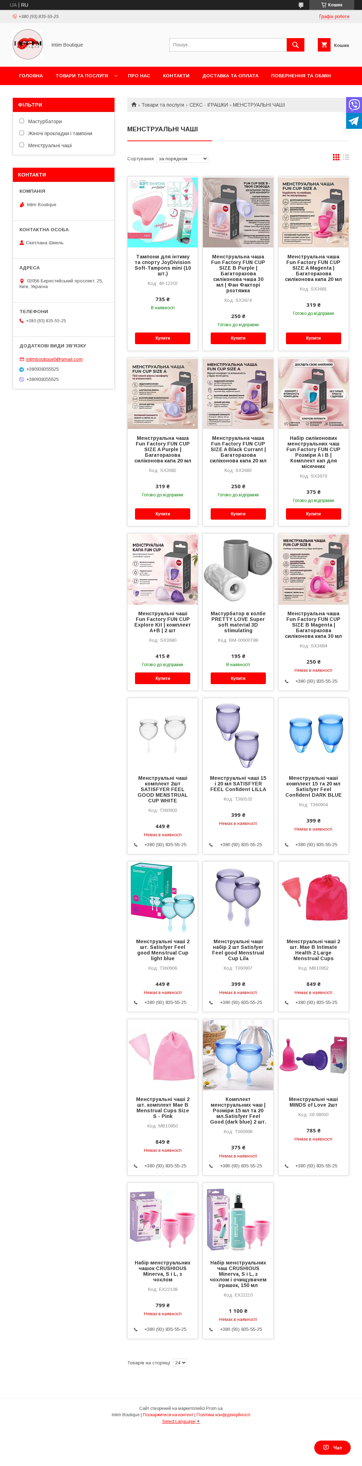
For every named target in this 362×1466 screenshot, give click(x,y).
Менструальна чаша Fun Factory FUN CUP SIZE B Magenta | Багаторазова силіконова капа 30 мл (313, 625)
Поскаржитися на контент (168, 1414)
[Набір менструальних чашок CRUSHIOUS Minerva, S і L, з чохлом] (163, 1218)
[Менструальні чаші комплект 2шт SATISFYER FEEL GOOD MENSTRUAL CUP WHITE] (163, 733)
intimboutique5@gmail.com (54, 359)
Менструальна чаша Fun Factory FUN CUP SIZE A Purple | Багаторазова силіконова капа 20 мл (162, 449)
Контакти (176, 75)
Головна (31, 75)
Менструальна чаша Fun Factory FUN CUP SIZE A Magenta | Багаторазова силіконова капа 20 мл (313, 268)
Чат (337, 1447)
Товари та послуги (82, 75)
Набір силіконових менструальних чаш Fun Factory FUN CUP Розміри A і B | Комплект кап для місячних (313, 452)
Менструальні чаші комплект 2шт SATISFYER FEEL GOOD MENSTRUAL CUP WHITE (163, 789)
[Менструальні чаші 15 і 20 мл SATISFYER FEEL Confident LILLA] (238, 733)
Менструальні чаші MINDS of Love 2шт (313, 1102)
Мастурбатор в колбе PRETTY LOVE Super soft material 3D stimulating (238, 622)
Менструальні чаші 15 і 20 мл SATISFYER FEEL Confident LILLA (238, 783)
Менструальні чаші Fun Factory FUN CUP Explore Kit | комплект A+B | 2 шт (162, 622)
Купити (163, 338)
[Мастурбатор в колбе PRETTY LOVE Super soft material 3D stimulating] (238, 569)
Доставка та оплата (230, 75)
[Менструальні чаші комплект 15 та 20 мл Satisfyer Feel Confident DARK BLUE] (314, 733)
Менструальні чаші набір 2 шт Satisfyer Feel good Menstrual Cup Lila (238, 950)
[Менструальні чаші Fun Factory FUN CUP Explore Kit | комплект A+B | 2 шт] (163, 569)
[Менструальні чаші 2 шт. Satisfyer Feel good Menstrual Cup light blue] (163, 897)
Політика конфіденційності (223, 1414)
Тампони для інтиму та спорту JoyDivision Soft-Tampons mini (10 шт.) (163, 265)
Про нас (139, 75)
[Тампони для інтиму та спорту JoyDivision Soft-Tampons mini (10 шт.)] (163, 212)
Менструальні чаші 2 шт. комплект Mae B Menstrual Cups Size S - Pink (162, 1107)
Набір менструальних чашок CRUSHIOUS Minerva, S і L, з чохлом (163, 1271)
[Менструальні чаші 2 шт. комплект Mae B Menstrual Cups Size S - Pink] (163, 1054)
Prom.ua (214, 1408)
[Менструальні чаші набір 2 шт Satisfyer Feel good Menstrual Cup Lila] (238, 897)
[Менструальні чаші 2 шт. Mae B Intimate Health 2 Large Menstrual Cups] (314, 897)
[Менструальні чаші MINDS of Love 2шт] (314, 1054)
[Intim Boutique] (28, 57)
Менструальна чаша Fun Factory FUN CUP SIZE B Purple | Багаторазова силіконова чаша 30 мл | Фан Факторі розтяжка (238, 273)
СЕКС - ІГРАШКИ (208, 105)
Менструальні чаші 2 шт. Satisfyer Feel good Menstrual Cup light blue (162, 950)
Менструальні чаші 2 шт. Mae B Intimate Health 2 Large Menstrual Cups (313, 950)
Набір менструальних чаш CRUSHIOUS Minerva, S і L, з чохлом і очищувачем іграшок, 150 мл (238, 1274)
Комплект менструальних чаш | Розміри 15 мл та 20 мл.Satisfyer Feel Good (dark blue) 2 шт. (238, 1110)
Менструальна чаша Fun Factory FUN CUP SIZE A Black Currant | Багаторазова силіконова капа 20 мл (238, 449)
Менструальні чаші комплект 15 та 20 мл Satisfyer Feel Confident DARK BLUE (313, 786)
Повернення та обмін (301, 75)
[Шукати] (295, 45)
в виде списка (346, 159)
